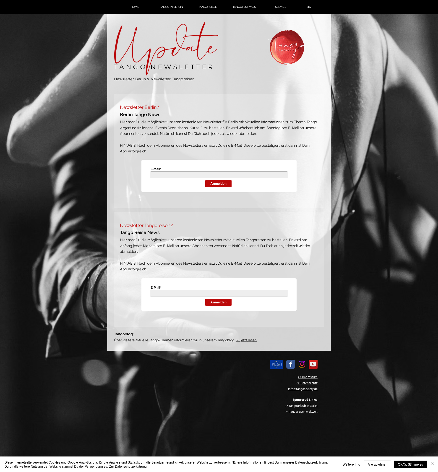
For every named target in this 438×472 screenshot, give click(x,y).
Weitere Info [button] (351, 464)
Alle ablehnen (377, 464)
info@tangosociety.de (303, 389)
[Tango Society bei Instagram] (301, 364)
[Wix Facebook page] (290, 364)
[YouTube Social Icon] (313, 364)
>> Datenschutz (307, 383)
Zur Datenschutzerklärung (128, 466)
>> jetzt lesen (246, 340)
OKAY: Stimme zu (410, 464)
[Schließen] (432, 464)
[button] (171, 6)
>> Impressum (308, 377)
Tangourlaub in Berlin (303, 406)
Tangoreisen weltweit (303, 411)
